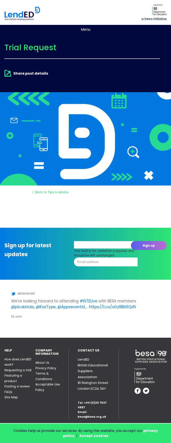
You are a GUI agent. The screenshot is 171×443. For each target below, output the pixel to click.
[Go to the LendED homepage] (22, 13)
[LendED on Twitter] (146, 391)
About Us (42, 362)
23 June (16, 316)
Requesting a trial (17, 370)
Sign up (148, 245)
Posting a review (17, 386)
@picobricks (22, 306)
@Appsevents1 (71, 306)
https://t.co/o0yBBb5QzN (112, 306)
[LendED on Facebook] (137, 391)
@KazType (46, 306)
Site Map (11, 397)
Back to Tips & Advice (52, 192)
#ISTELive (88, 301)
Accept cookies (93, 435)
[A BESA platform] (154, 18)
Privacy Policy (45, 368)
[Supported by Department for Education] (159, 9)
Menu (85, 29)
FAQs (8, 392)
